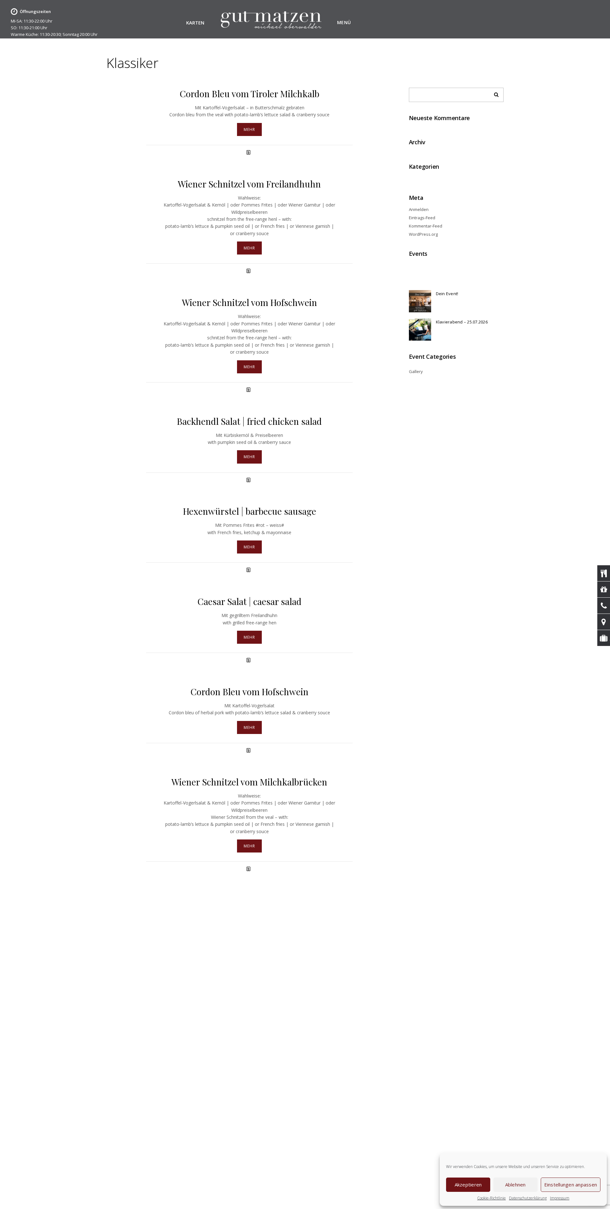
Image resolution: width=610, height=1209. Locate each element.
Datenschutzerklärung (528, 1198)
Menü (344, 22)
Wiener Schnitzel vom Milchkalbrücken (249, 782)
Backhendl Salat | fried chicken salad (249, 421)
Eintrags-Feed (422, 218)
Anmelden (419, 209)
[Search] (494, 93)
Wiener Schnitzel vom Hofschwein (249, 302)
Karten (195, 23)
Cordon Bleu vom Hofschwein (249, 691)
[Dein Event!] (420, 301)
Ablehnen (515, 1184)
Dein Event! (447, 293)
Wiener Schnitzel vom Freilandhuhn (249, 184)
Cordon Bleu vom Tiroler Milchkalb (249, 93)
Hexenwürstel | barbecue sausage (249, 511)
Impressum (559, 1198)
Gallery (416, 371)
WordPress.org (423, 234)
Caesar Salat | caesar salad (250, 601)
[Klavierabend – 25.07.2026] (420, 329)
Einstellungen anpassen (570, 1184)
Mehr (249, 129)
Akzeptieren (468, 1184)
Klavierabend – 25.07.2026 (462, 322)
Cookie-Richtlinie (491, 1198)
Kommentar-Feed (425, 226)
